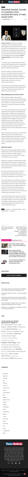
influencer (15, 338)
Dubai (20, 329)
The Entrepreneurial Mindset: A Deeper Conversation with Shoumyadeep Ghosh (17, 261)
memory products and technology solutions (10, 344)
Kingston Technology (8, 342)
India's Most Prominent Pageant (8, 336)
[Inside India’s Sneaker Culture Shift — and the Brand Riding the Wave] (4, 245)
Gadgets (5, 397)
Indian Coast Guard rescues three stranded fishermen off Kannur (7, 228)
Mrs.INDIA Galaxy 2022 (6, 349)
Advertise (8, 470)
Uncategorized (6, 430)
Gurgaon (23, 209)
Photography (6, 407)
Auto (4, 380)
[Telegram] (15, 22)
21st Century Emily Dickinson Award (10, 321)
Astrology (5, 378)
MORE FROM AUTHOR (17, 240)
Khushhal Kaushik (5, 210)
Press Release (6, 411)
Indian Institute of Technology (6, 338)
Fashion (4, 390)
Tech (4, 426)
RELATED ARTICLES (6, 240)
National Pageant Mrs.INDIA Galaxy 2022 (16, 351)
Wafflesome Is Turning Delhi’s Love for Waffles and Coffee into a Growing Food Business (13, 308)
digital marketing (11, 329)
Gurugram (3, 333)
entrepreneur (10, 331)
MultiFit (13, 349)
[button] (2, 2)
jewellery (12, 340)
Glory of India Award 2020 (16, 209)
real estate (15, 353)
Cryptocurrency (21, 327)
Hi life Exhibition (9, 333)
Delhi (5, 329)
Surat (12, 358)
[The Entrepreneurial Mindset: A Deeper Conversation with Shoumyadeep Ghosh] (4, 261)
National (5, 404)
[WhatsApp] (9, 22)
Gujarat (22, 331)
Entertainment (6, 388)
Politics (4, 409)
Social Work (5, 418)
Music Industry (4, 351)
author (15, 324)
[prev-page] (2, 266)
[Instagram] (12, 463)
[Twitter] (5, 22)
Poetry (2, 353)
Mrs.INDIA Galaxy (16, 347)
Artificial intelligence (9, 324)
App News (5, 376)
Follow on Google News (14, 471)
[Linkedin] (12, 22)
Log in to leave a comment (14, 275)
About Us (3, 470)
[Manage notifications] (25, 474)
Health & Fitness (6, 399)
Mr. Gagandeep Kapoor (6, 347)
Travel (4, 428)
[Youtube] (19, 463)
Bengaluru (4, 327)
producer (6, 353)
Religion (5, 414)
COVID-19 (15, 327)
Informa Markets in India (5, 340)
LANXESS (18, 342)
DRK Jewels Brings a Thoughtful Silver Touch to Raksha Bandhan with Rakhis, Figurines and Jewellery (13, 303)
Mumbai (19, 349)
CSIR (2, 329)
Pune (10, 353)
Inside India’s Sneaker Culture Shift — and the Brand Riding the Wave (17, 245)
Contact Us (13, 470)
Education (4, 331)
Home (2, 5)
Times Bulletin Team (6, 19)
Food (4, 395)
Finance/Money (6, 392)
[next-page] (4, 266)
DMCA (17, 470)
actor (2, 324)
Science (4, 416)
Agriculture (5, 373)
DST (18, 329)
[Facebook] (2, 22)
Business (6, 5)
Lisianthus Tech (12, 210)
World (4, 433)
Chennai (9, 327)
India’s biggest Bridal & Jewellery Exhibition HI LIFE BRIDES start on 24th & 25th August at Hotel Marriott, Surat (13, 289)
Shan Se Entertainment (14, 356)
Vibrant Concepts (18, 358)
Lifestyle (5, 402)
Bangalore (20, 324)
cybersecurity (7, 209)
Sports (4, 421)
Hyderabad (17, 333)
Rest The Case (5, 356)
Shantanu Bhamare (5, 358)
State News (5, 423)
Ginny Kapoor (16, 331)
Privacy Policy (22, 470)
